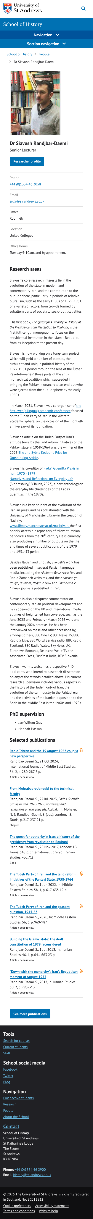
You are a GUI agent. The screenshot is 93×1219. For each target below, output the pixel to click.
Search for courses (16, 1040)
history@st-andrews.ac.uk (32, 1174)
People (44, 54)
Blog (6, 1082)
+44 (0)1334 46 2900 (30, 1169)
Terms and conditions (19, 1211)
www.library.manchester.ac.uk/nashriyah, (40, 525)
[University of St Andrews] (25, 8)
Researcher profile (27, 161)
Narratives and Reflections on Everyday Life (41, 478)
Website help (48, 1211)
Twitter (8, 1075)
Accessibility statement (52, 1205)
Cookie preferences (17, 1205)
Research (9, 1104)
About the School (16, 1116)
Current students (15, 1047)
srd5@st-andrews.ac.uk (27, 201)
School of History (22, 24)
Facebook (10, 1069)
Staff (6, 1053)
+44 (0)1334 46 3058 (25, 184)
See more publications (30, 1014)
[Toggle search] (83, 8)
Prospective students (18, 1098)
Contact (11, 1126)
